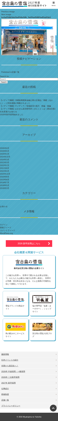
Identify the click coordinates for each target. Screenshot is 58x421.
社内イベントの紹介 (9, 360)
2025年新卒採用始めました (11, 114)
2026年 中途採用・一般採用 (13, 371)
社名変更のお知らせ (8, 112)
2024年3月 (4, 159)
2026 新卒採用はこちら (29, 243)
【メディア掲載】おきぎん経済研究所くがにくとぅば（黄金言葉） (28, 109)
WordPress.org (6, 233)
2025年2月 (4, 154)
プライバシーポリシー (10, 406)
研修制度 (5, 394)
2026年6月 (4, 148)
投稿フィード (5, 227)
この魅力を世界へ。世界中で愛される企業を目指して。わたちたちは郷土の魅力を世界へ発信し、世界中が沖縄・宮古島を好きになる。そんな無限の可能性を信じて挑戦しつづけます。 (28, 276)
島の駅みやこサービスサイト (15, 334)
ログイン (4, 225)
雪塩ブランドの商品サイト (15, 307)
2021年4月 (4, 171)
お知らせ (4, 206)
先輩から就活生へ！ (9, 366)
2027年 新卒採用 (8, 383)
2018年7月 (4, 182)
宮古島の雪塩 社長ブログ (42, 334)
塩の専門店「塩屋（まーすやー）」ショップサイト (41, 309)
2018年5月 (4, 185)
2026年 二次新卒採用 (10, 377)
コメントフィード (7, 230)
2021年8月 (4, 168)
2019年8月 (4, 180)
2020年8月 (4, 177)
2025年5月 (4, 151)
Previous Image (8, 11)
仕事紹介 (5, 389)
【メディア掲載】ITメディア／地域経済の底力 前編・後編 (25, 106)
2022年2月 (4, 165)
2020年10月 (5, 174)
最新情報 (5, 354)
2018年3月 (4, 188)
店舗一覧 (5, 400)
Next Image (6, 14)
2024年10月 (5, 157)
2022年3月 (4, 162)
